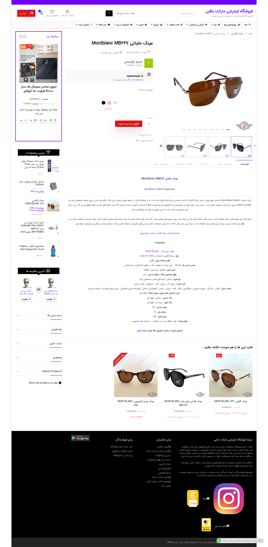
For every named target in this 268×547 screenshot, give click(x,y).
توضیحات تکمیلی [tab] (224, 164)
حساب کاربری (165, 464)
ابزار (215, 24)
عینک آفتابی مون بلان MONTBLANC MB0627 (183, 403)
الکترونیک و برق (123, 24)
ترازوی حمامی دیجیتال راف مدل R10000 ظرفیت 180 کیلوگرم (38, 89)
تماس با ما (166, 486)
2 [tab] (222, 131)
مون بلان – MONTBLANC (157, 251)
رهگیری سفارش (164, 447)
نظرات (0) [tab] (204, 164)
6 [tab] (200, 131)
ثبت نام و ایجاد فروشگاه (121, 447)
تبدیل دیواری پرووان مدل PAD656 (31, 183)
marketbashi (133, 76)
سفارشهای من (164, 468)
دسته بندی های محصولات (159, 460)
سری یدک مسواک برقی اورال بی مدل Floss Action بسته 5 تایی (32, 164)
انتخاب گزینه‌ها (231, 416)
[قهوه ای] (109, 103)
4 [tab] (211, 131)
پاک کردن (108, 108)
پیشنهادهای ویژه (230, 24)
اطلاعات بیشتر (135, 420)
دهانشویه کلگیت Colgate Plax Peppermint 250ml (31, 247)
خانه (246, 24)
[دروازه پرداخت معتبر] (206, 519)
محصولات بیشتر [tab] (160, 164)
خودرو (141, 24)
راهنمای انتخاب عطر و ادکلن (158, 481)
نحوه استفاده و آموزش (122, 451)
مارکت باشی (142, 330)
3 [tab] (216, 131)
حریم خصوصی (164, 473)
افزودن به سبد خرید (129, 124)
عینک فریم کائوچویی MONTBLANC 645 (136, 403)
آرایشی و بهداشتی (196, 24)
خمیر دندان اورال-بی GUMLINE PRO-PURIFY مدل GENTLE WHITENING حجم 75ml (32, 227)
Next (161, 146)
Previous (255, 146)
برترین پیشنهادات (163, 455)
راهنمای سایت (84, 24)
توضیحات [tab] (244, 164)
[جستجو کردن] (109, 13)
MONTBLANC (145, 135)
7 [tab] (195, 131)
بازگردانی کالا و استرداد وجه (159, 451)
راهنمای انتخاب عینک (161, 477)
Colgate (39, 255)
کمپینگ (156, 24)
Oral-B (40, 173)
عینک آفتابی (237, 33)
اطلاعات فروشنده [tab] (184, 164)
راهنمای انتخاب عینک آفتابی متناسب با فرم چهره (160, 233)
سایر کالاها (102, 24)
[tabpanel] (208, 85)
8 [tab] (189, 131)
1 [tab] (227, 131)
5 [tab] (206, 131)
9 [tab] (184, 131)
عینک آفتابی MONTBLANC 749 (230, 401)
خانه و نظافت (174, 24)
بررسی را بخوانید (134, 65)
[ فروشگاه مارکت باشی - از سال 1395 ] (182, 542)
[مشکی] (103, 103)
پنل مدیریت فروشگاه (123, 455)
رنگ (115, 102)
